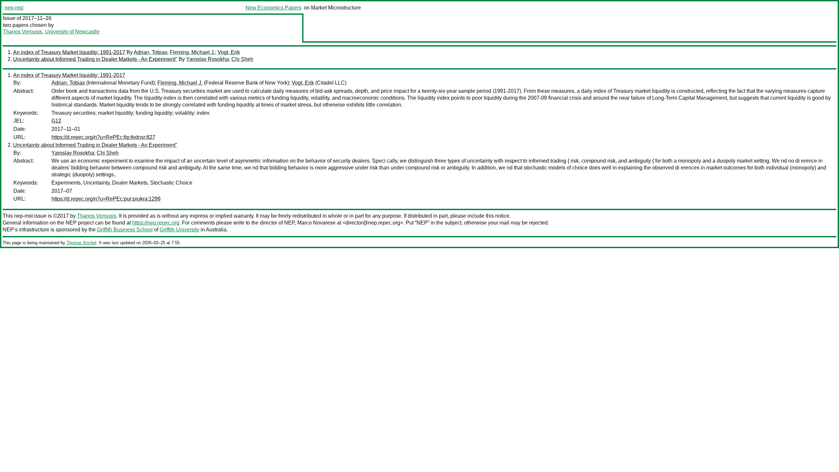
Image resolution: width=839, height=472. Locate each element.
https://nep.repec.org (155, 223)
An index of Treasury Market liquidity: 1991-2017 (69, 52)
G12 (56, 121)
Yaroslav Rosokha (207, 59)
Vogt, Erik (229, 52)
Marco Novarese (316, 223)
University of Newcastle (72, 31)
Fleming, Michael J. (192, 52)
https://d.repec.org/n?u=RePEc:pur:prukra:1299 (106, 199)
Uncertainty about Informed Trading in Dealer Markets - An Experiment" (95, 59)
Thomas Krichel (81, 242)
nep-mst (14, 7)
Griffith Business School (125, 229)
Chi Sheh (242, 59)
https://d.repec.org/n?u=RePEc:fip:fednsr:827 (103, 137)
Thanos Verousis (22, 31)
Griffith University (179, 229)
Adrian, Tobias (150, 52)
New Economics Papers (273, 7)
